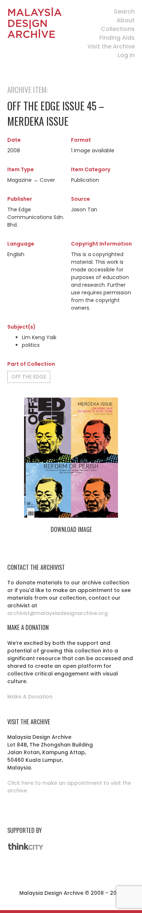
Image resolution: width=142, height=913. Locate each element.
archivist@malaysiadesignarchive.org (57, 613)
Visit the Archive (111, 46)
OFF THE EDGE (28, 376)
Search (124, 11)
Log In (126, 55)
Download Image (71, 529)
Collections (118, 29)
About (126, 20)
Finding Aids (117, 38)
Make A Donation (29, 696)
